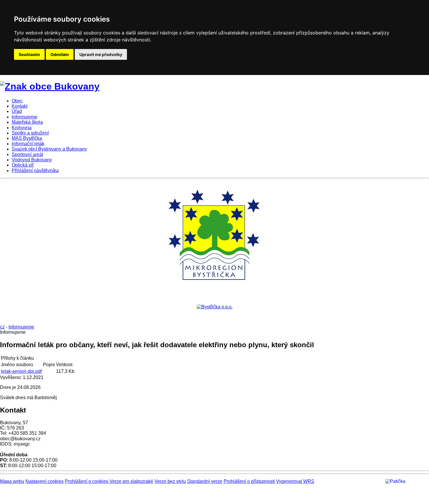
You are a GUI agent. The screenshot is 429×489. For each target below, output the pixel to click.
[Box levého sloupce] (214, 286)
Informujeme (24, 116)
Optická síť (23, 165)
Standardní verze (204, 481)
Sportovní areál (27, 154)
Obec (17, 100)
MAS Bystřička (27, 138)
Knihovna (22, 127)
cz (2, 326)
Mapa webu (12, 481)
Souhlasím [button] (29, 54)
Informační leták (28, 143)
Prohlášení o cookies (87, 481)
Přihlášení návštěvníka (35, 170)
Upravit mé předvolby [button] (100, 54)
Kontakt (19, 106)
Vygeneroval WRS (295, 481)
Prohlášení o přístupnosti (249, 481)
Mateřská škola (27, 122)
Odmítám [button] (59, 54)
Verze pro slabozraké (131, 481)
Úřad (17, 111)
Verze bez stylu (170, 481)
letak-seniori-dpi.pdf (21, 371)
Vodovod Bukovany (32, 159)
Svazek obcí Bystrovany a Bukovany (49, 148)
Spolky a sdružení (30, 132)
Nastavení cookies (44, 481)
